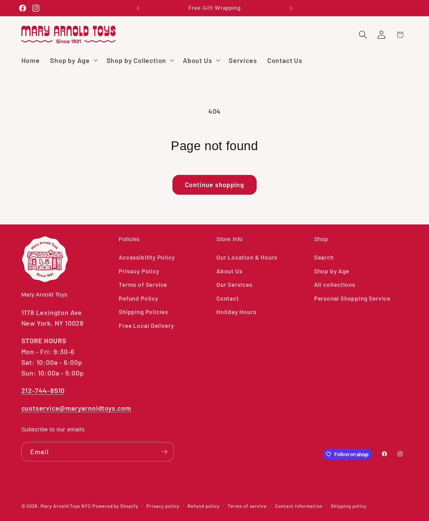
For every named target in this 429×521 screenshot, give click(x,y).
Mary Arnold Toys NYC (66, 506)
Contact (227, 298)
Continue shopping (214, 184)
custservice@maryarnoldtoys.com (76, 408)
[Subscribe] (164, 452)
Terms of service (247, 506)
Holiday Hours (236, 311)
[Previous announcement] (138, 8)
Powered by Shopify (115, 506)
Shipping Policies (143, 311)
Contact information (299, 506)
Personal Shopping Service (352, 298)
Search (324, 257)
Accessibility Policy (147, 257)
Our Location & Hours (246, 257)
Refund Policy (138, 298)
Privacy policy (162, 506)
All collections (334, 284)
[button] (73, 60)
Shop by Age (331, 271)
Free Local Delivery (146, 325)
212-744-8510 (43, 390)
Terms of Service (143, 284)
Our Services (234, 284)
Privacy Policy (139, 271)
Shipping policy (348, 506)
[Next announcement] (291, 8)
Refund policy (203, 506)
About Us (229, 271)
